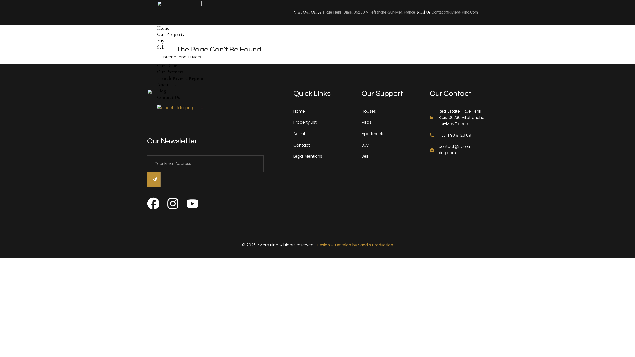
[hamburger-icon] (470, 30)
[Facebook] (153, 203)
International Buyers (182, 57)
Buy (160, 41)
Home (163, 28)
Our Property (171, 34)
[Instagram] (173, 203)
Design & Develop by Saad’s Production (355, 245)
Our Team (167, 66)
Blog (161, 91)
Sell (161, 47)
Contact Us (168, 97)
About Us (166, 85)
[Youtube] (192, 203)
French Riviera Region (180, 78)
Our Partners (170, 72)
